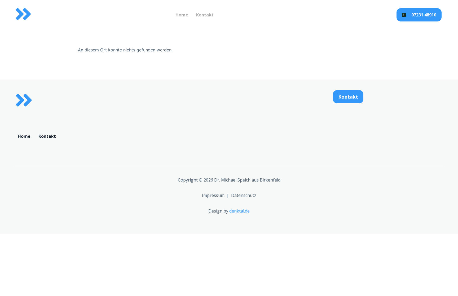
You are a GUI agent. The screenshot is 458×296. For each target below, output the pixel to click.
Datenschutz (243, 195)
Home (181, 15)
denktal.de (239, 211)
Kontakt (205, 15)
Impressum (213, 195)
